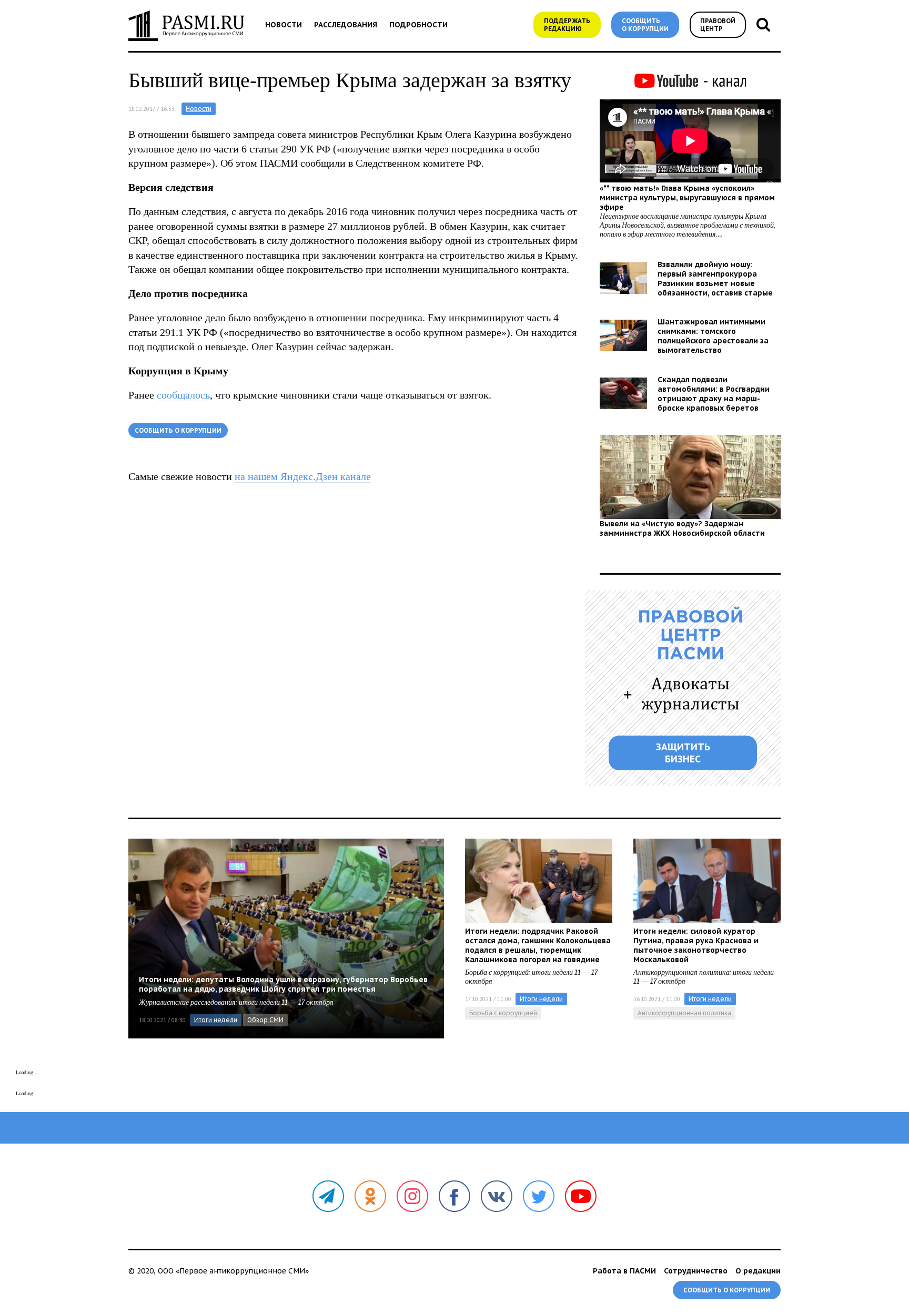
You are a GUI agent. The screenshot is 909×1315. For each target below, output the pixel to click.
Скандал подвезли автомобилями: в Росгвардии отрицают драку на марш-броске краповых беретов (714, 394)
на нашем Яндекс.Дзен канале (303, 476)
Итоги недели (215, 1020)
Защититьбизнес (683, 753)
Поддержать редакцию (567, 25)
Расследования (345, 24)
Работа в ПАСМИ (624, 1271)
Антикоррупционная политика (684, 1013)
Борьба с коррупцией (503, 1013)
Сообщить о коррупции (645, 25)
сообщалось (183, 395)
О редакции (758, 1271)
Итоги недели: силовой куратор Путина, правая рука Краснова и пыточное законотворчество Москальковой (696, 945)
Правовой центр (717, 25)
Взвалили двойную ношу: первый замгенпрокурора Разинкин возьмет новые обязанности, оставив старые (715, 279)
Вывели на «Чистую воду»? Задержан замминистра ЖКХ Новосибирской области (682, 528)
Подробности (418, 24)
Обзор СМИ (265, 1020)
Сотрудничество (696, 1271)
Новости (283, 24)
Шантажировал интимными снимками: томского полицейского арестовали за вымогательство (713, 336)
